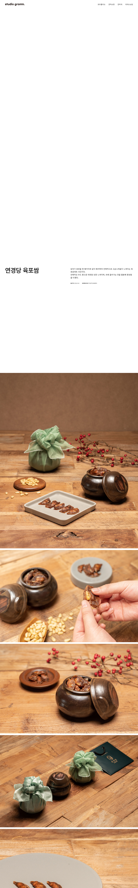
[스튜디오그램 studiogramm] (15, 4)
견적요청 (111, 4)
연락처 (120, 4)
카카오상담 (129, 4)
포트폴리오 (101, 4)
